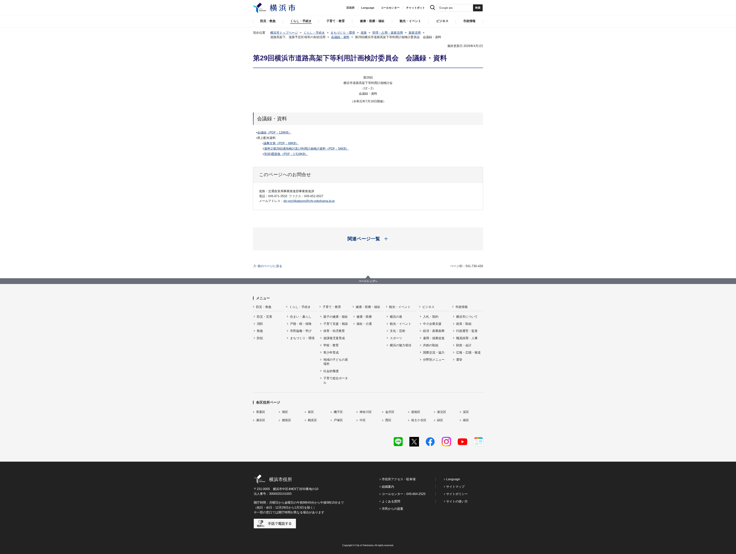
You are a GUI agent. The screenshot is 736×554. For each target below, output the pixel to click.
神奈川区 (366, 412)
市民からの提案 (392, 508)
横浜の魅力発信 (400, 345)
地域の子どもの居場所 (335, 361)
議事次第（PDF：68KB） (281, 143)
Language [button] (367, 7)
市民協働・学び (300, 330)
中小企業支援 (432, 323)
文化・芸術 (397, 330)
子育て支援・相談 (335, 323)
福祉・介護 (364, 323)
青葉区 (260, 412)
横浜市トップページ (284, 32)
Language (453, 479)
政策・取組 (464, 323)
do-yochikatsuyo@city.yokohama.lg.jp (309, 201)
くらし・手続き (314, 32)
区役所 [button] (351, 7)
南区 (466, 420)
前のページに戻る (270, 266)
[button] (368, 238)
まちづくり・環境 (342, 32)
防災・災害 (264, 316)
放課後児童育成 (334, 338)
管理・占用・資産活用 (387, 32)
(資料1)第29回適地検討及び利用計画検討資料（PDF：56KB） (306, 148)
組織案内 (388, 486)
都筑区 (286, 420)
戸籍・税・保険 (300, 323)
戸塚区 (338, 420)
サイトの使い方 (457, 501)
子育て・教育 (332, 307)
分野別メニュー (433, 359)
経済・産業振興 (433, 330)
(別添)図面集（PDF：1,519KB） (285, 154)
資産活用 (414, 32)
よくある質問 (391, 501)
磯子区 (338, 412)
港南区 (415, 412)
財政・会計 (464, 345)
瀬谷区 (260, 420)
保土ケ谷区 (418, 420)
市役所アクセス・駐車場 (399, 479)
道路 (364, 32)
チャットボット (415, 7)
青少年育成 (331, 352)
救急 (260, 330)
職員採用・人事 (467, 338)
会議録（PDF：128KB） (274, 132)
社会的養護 (331, 371)
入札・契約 (430, 316)
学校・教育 (331, 345)
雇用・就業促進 (433, 338)
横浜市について (467, 316)
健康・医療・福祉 (368, 307)
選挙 (459, 359)
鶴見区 (312, 420)
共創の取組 (430, 345)
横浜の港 (396, 316)
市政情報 (461, 307)
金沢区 (389, 412)
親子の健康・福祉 (335, 316)
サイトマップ (455, 486)
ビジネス (428, 307)
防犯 (260, 338)
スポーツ (396, 338)
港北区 (441, 412)
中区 (363, 420)
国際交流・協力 (433, 352)
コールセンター (390, 7)
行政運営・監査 (467, 330)
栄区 (466, 412)
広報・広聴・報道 (468, 352)
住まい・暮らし (300, 316)
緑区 (440, 420)
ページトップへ (368, 281)
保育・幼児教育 (334, 330)
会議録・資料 (340, 37)
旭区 (285, 412)
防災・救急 (263, 307)
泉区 (311, 412)
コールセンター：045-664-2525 (404, 494)
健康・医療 (364, 316)
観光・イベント (400, 307)
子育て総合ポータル (335, 380)
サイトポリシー (457, 494)
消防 (260, 323)
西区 (388, 420)
